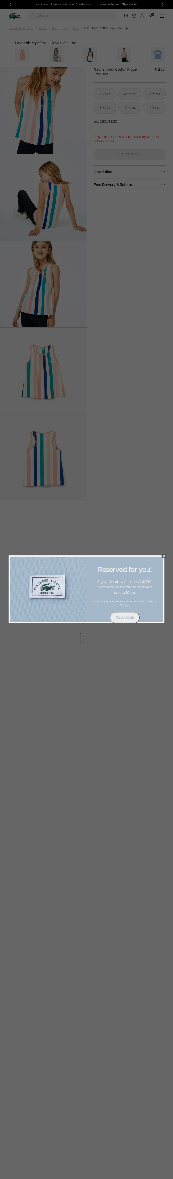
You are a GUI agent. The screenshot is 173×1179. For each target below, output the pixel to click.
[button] (164, 555)
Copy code (125, 617)
